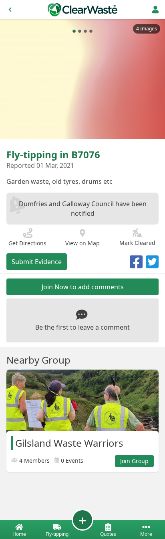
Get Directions (27, 243)
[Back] (10, 9)
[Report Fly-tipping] (82, 519)
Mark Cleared (137, 243)
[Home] (82, 9)
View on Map (82, 243)
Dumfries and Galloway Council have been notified (83, 208)
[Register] (155, 9)
